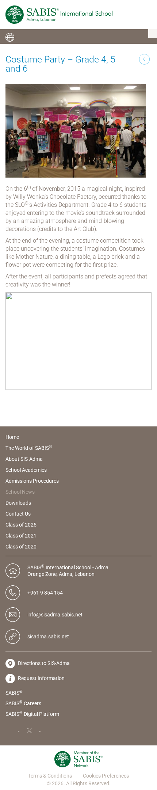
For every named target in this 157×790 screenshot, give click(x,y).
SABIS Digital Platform (32, 713)
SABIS (14, 692)
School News (20, 492)
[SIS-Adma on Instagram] (55, 731)
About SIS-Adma (24, 459)
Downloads (18, 503)
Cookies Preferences (106, 776)
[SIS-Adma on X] (34, 731)
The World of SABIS (28, 448)
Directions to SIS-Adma (43, 663)
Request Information (41, 678)
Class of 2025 (21, 525)
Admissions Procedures (32, 481)
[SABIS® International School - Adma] (58, 14)
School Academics (26, 470)
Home (12, 437)
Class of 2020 (21, 547)
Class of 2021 (21, 536)
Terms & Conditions (50, 776)
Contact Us (18, 514)
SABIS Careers (23, 703)
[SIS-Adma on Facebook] (12, 731)
